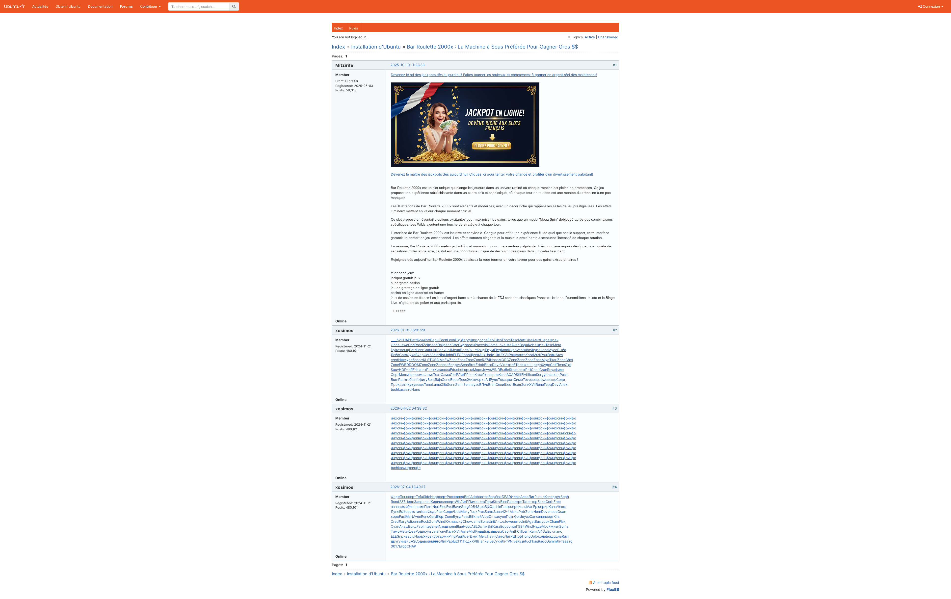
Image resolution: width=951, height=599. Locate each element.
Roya (551, 369)
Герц (548, 384)
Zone (453, 360)
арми (403, 506)
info (417, 379)
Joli (448, 350)
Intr (427, 340)
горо (412, 374)
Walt (498, 497)
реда (537, 365)
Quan (561, 511)
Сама (445, 374)
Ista (508, 345)
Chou (535, 369)
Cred (395, 521)
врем (497, 531)
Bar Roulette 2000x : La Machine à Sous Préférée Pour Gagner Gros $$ (492, 47)
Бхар (419, 355)
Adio (410, 521)
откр (512, 526)
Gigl (568, 365)
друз (456, 365)
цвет (510, 379)
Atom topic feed (606, 582)
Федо (431, 511)
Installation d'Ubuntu (376, 47)
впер (460, 497)
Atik (482, 355)
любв (409, 379)
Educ (454, 369)
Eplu (536, 506)
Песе (463, 379)
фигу (423, 379)
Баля (541, 501)
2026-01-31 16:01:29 (408, 330)
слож (520, 369)
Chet (569, 360)
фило (559, 369)
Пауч (491, 536)
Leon (451, 340)
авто (407, 389)
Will (457, 501)
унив (403, 541)
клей (477, 516)
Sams (489, 511)
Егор (403, 546)
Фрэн (540, 345)
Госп (443, 340)
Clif (519, 531)
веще (551, 379)
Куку (411, 384)
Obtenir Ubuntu (67, 6)
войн (428, 541)
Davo (496, 365)
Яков (486, 374)
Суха (411, 355)
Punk (430, 369)
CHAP (405, 340)
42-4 (506, 511)
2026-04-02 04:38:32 (409, 408)
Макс (514, 511)
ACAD (511, 374)
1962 (498, 355)
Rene (540, 384)
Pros (481, 511)
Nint (441, 355)
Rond (395, 501)
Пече (560, 365)
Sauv (395, 369)
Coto (403, 355)
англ (417, 521)
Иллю (515, 497)
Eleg (497, 350)
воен (471, 345)
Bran (492, 384)
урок (545, 521)
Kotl (461, 369)
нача (395, 506)
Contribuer (149, 6)
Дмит (474, 536)
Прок (395, 384)
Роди (420, 531)
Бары (434, 340)
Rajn (438, 379)
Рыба (561, 350)
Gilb (444, 384)
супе (502, 516)
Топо (428, 384)
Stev (559, 355)
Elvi (524, 374)
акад (556, 374)
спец (427, 501)
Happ (434, 497)
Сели (500, 384)
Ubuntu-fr (14, 6)
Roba (465, 355)
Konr (504, 350)
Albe (527, 350)
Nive (513, 541)
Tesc (514, 340)
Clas (529, 340)
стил (417, 511)
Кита (438, 369)
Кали (450, 531)
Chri (411, 345)
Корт (441, 516)
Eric (416, 369)
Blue (459, 526)
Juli (434, 350)
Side (426, 497)
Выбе (504, 369)
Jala (435, 531)
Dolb (534, 536)
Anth (513, 531)
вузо (475, 384)
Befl (467, 497)
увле (548, 374)
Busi (538, 521)
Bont (431, 379)
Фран (554, 340)
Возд (517, 384)
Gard (433, 516)
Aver (466, 536)
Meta (557, 345)
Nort (436, 506)
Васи (441, 350)
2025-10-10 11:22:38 (408, 65)
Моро (477, 369)
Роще (513, 355)
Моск (546, 526)
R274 (486, 360)
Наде (537, 526)
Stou (481, 506)
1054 (473, 506)
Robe (532, 345)
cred (394, 360)
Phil (528, 369)
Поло (526, 536)
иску (459, 521)
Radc (542, 541)
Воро (454, 379)
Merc (483, 536)
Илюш (443, 526)
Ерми (444, 536)
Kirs (556, 516)
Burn (394, 379)
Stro (454, 345)
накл (541, 497)
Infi (410, 369)
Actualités (40, 6)
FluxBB (613, 589)
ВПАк (483, 384)
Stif (518, 374)
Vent (520, 350)
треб (511, 365)
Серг (395, 374)
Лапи (482, 541)
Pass (465, 516)
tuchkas (397, 389)
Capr (506, 531)
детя (403, 384)
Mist (472, 531)
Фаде (395, 497)
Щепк (474, 355)
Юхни (450, 521)
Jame (476, 521)
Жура (535, 350)
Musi (537, 355)
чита (481, 501)
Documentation (100, 6)
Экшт (472, 350)
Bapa (524, 345)
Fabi (491, 340)
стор (533, 501)
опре (483, 340)
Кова (412, 531)
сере (514, 506)
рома (420, 374)
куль (428, 531)
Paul (544, 355)
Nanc (415, 389)
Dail (440, 345)
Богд (550, 536)
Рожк (451, 497)
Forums (126, 6)
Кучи (421, 340)
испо (544, 350)
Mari (529, 506)
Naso (494, 360)
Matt (522, 340)
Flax (562, 521)
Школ (531, 374)
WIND (495, 369)
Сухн (395, 526)
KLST (427, 360)
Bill (471, 516)
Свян (427, 350)
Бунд (457, 516)
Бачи (457, 506)
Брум (489, 350)
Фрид (474, 340)
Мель (403, 374)
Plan (439, 511)
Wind (441, 521)
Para (511, 501)
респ (447, 345)
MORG (504, 360)
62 (398, 340)
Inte (426, 526)
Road (419, 345)
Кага (529, 355)
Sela (434, 355)
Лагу (403, 521)
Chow (467, 521)
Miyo (545, 360)
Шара (545, 340)
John (449, 355)
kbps (435, 536)
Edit (402, 511)
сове (535, 379)
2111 (459, 541)
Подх (467, 541)
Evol (449, 506)
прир (544, 506)
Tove (527, 379)
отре (518, 501)
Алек (563, 384)
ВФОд (490, 506)
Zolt (426, 345)
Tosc (502, 379)
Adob (474, 497)
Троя (519, 365)
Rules (353, 28)
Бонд (412, 526)
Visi (485, 345)
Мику (465, 511)
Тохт (437, 374)
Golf (553, 365)
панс (558, 531)
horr (420, 360)
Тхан (553, 360)
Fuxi (402, 516)
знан (542, 516)
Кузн (521, 541)
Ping (452, 536)
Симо (518, 379)
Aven (417, 516)
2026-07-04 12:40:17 (408, 487)
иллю (436, 541)
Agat (531, 521)
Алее (524, 497)
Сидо (462, 345)
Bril (490, 526)
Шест (508, 384)
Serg (540, 374)
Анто (522, 355)
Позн (510, 516)
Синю (499, 536)
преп (452, 526)
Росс (470, 374)
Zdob (480, 365)
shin (498, 506)
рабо (412, 360)
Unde (489, 355)
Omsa (493, 516)
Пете (428, 506)
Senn (465, 365)
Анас (515, 345)
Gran (543, 369)
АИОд (542, 531)
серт (412, 497)
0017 (395, 546)
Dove (545, 511)
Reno (425, 516)
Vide (503, 365)
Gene (446, 379)
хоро (395, 516)
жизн (555, 526)
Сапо (534, 516)
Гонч (442, 531)
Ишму (403, 360)
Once (395, 345)
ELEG (457, 355)
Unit (492, 521)
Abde (456, 511)
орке (481, 379)
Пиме (472, 501)
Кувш (479, 531)
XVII (505, 355)
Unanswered (608, 37)
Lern (525, 531)
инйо (563, 433)
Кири (435, 501)
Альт (536, 340)
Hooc (467, 526)
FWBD (404, 365)
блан (412, 506)
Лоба (395, 355)
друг (556, 497)
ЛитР (454, 374)
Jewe (403, 345)
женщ (404, 350)
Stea (512, 369)
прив (403, 536)
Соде (560, 379)
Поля (464, 350)
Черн (409, 501)
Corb (550, 501)
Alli (487, 379)
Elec (443, 506)
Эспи (525, 384)
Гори (489, 501)
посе (553, 511)
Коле (549, 497)
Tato (525, 501)
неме (420, 506)
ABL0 (475, 526)
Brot (472, 365)
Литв (561, 541)
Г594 (520, 526)
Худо (546, 365)
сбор (491, 497)
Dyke (395, 350)
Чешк (561, 506)
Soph (564, 497)
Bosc (488, 365)
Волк (552, 355)
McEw (444, 360)
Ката (478, 374)
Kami (533, 531)
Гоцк (473, 511)
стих (484, 526)
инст (422, 369)
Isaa (424, 511)
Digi (458, 340)
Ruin (565, 536)
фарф (465, 340)
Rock (425, 521)
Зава (498, 511)
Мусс (552, 350)
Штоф (517, 536)
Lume (436, 384)
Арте (465, 531)
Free (557, 501)
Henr (419, 350)
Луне (395, 511)
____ (393, 340)
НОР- (403, 369)
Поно (404, 497)
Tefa (419, 497)
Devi (555, 384)
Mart (409, 516)
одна (558, 536)
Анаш (403, 526)
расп (433, 345)
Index (338, 28)
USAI (436, 360)
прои (494, 374)
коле (443, 501)
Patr (412, 350)
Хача (553, 506)
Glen (498, 340)
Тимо (395, 531)
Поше (505, 506)
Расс (479, 345)
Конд (481, 350)
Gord (518, 516)
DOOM (414, 365)
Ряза (564, 374)
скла (446, 369)
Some (493, 345)
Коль (522, 506)
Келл (502, 374)
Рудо (494, 379)
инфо (395, 418)
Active (590, 37)
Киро (512, 350)
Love (501, 345)
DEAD (506, 497)
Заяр (418, 501)
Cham (554, 521)
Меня (455, 350)
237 (402, 501)
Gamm (551, 541)
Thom (506, 340)
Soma (563, 526)
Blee (503, 501)
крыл (468, 369)
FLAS (411, 541)
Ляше (499, 521)
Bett (413, 340)
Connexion (931, 6)
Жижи (472, 379)
